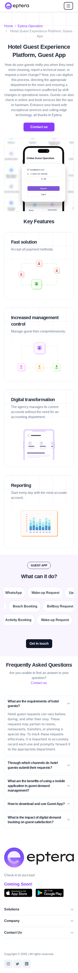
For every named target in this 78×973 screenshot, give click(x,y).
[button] (72, 910)
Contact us (39, 127)
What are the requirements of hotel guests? (33, 704)
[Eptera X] (17, 964)
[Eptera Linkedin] (26, 964)
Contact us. (39, 683)
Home (8, 26)
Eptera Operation (30, 26)
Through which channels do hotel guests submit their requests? (33, 765)
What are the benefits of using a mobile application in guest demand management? (36, 785)
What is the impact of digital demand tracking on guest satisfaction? (34, 820)
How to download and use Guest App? (36, 804)
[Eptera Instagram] (8, 964)
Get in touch (39, 643)
